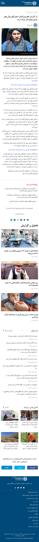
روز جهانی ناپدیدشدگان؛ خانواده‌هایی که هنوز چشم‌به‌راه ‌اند (21, 284)
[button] (27, 219)
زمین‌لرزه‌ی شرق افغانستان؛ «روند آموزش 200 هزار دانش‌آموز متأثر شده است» (22, 350)
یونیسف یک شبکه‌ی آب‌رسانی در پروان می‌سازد (22, 336)
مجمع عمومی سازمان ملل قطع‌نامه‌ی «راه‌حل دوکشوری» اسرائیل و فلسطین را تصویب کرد (20, 392)
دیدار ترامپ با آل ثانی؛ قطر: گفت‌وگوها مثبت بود (21, 359)
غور (27, 208)
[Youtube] (18, 487)
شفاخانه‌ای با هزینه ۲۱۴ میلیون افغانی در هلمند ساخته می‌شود (21, 252)
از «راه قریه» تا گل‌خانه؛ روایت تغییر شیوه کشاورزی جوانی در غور (29, 446)
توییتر (20, 467)
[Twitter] (21, 487)
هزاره (13, 208)
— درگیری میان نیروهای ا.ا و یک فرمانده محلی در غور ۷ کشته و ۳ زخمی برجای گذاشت (20, 189)
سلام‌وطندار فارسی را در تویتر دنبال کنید (24, 84)
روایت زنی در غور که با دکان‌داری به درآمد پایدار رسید (29, 424)
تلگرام (7, 467)
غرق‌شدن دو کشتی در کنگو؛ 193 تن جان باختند (22, 384)
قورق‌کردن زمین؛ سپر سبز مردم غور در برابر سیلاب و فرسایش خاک (10, 446)
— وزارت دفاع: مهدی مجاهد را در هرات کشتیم (23, 201)
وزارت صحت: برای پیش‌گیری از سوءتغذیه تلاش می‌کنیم (21, 316)
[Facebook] (23, 487)
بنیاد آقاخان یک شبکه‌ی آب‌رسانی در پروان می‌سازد (21, 342)
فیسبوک (32, 467)
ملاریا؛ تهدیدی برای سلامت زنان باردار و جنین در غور (11, 424)
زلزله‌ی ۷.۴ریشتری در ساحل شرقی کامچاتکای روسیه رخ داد (20, 367)
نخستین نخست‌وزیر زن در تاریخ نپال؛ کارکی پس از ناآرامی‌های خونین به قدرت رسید (21, 376)
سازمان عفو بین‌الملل (20, 208)
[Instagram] (15, 487)
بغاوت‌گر (8, 208)
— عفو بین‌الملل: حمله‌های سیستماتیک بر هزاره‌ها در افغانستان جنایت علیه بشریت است (22, 196)
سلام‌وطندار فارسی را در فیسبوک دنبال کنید (23, 149)
